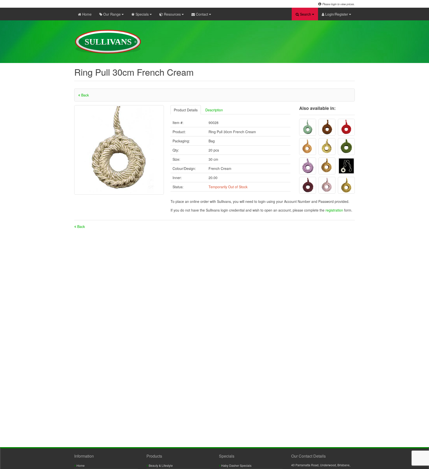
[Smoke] (346, 165)
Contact (202, 14)
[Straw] (327, 146)
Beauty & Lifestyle (160, 465)
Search (305, 14)
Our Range (112, 14)
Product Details (186, 109)
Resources (172, 14)
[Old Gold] (327, 165)
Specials (142, 14)
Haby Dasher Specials (235, 465)
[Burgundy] (307, 185)
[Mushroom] (327, 185)
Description (214, 109)
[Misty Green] (307, 127)
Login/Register (336, 14)
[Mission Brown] (327, 127)
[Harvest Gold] (346, 185)
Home (86, 14)
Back (84, 95)
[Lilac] (307, 165)
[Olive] (346, 146)
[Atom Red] (346, 127)
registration (334, 210)
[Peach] (307, 146)
